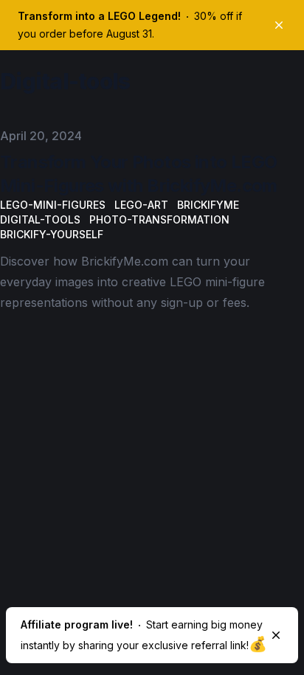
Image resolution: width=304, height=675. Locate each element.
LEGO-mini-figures (53, 204)
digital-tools (40, 219)
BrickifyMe (208, 204)
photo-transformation (159, 219)
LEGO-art (141, 204)
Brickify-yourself (51, 234)
